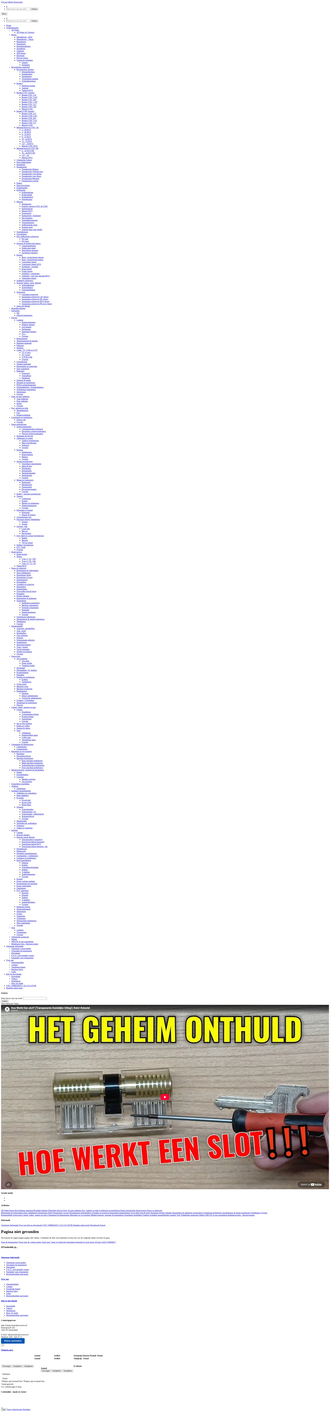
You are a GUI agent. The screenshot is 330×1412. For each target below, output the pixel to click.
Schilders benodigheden (160, 1215)
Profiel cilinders (165, 1213)
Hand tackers (141, 1210)
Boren (12, 1210)
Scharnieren (198, 1213)
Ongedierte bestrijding (133, 1215)
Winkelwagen (7, 1350)
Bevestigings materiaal (24, 1210)
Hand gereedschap (128, 1210)
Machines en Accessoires (80, 1215)
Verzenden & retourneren (16, 1265)
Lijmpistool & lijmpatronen (58, 1215)
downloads (10, 1306)
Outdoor (146, 1215)
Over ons (23, 1225)
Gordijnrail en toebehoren (109, 1210)
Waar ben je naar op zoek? (12, 998)
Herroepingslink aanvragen (17, 1274)
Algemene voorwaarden (16, 1262)
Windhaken (256, 1213)
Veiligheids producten (190, 1215)
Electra (60, 1210)
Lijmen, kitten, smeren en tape (34, 1215)
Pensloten (155, 1213)
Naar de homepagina (9, 1242)
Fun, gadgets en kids (90, 1210)
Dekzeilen (52, 1210)
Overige (264, 1213)
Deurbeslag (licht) (45, 1213)
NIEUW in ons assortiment (216, 1215)
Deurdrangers (75, 1213)
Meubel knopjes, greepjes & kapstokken (107, 1215)
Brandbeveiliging (41, 1210)
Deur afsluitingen (30, 1213)
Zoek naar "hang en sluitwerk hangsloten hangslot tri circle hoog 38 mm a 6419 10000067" (79, 1242)
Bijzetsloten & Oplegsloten (12, 1213)
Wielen (202, 1215)
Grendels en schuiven (101, 1213)
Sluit (3, 1410)
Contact (9, 1286)
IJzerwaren (17, 1215)
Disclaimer (10, 1267)
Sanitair (173, 1215)
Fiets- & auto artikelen (72, 1210)
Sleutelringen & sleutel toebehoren (236, 1213)
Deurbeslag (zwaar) (61, 1213)
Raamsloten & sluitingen (182, 1213)
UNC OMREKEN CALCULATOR (58, 1225)
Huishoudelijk (7, 1215)
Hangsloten (114, 1213)
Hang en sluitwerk (154, 1210)
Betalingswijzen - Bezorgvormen (241, 1215)
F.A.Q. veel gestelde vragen (17, 1269)
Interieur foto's (12, 1291)
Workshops (10, 1311)
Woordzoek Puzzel (97, 1225)
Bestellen (26, 1409)
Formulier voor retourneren (17, 1272)
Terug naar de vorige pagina (29, 1242)
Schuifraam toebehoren (212, 1213)
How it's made (12, 1313)
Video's (9, 1308)
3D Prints (5, 1210)
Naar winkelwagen (14, 1409)
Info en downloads (35, 1225)
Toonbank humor (13, 1289)
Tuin (179, 1215)
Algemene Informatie (10, 1225)
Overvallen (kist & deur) (140, 1213)
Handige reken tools (81, 1225)
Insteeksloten (124, 1213)
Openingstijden (12, 1284)
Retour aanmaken (13, 1341)
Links (8, 1293)
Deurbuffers (86, 1213)
